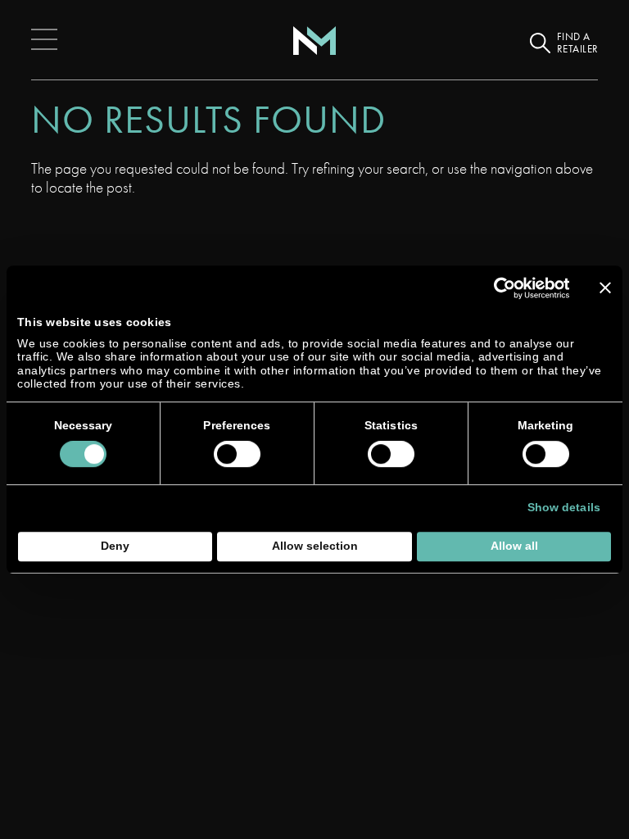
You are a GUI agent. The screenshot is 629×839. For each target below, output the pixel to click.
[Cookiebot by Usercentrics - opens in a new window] (497, 288)
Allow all (514, 546)
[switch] (237, 454)
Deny (115, 546)
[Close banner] (605, 287)
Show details (563, 507)
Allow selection (315, 546)
